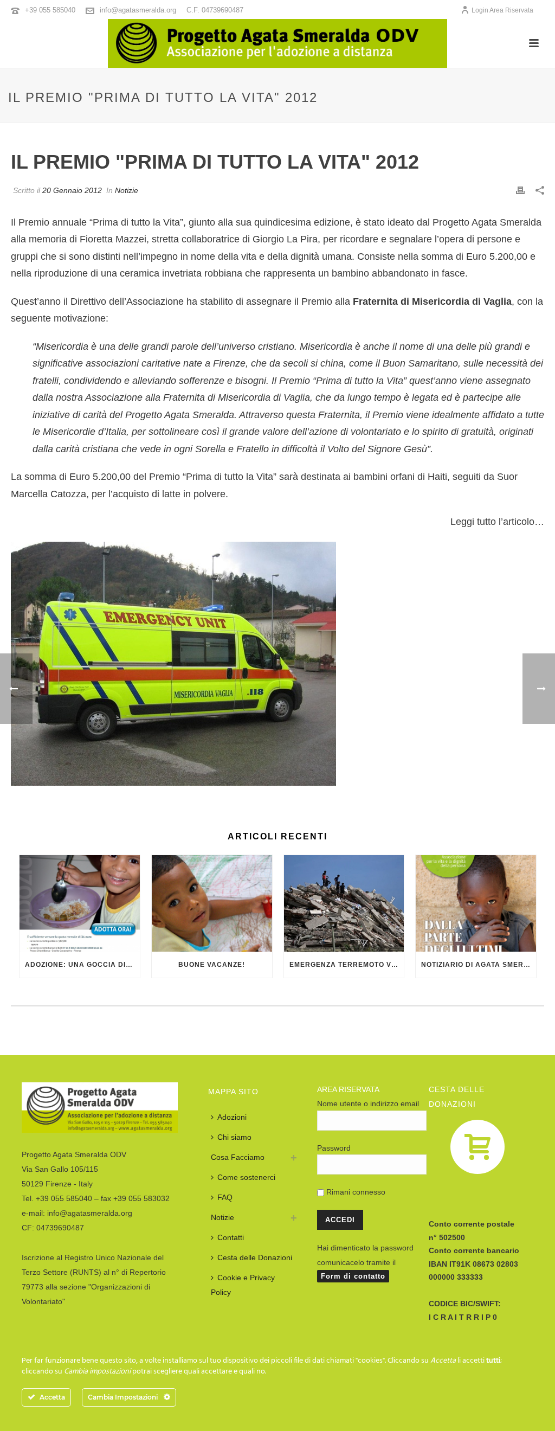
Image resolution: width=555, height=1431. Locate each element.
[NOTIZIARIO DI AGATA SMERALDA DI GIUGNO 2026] (476, 903)
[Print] (520, 190)
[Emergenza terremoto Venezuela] (344, 903)
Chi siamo (234, 1137)
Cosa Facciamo (237, 1157)
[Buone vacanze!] (212, 903)
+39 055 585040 (50, 10)
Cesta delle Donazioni (254, 1257)
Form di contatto (353, 1276)
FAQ (225, 1197)
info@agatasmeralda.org (138, 10)
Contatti (230, 1237)
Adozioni (232, 1117)
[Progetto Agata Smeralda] (277, 43)
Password (334, 1148)
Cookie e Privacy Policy (243, 1285)
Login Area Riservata (502, 10)
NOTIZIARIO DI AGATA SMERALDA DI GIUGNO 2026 (478, 964)
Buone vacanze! (211, 964)
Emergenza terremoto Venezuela (346, 964)
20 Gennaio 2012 (72, 190)
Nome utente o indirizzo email (368, 1103)
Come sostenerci (246, 1177)
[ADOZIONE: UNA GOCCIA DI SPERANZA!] (80, 903)
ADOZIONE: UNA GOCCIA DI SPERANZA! (82, 964)
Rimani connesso (354, 1192)
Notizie (126, 190)
